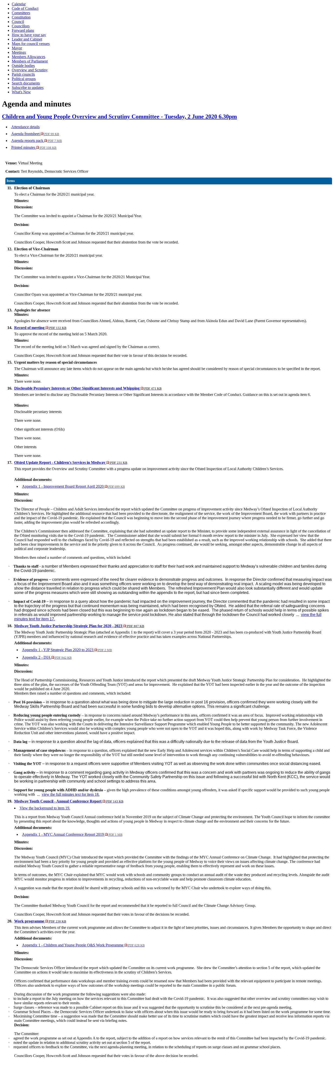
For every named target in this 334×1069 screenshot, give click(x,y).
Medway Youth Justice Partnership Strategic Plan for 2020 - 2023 (79, 626)
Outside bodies (23, 66)
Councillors (21, 26)
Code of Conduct (25, 8)
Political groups (24, 79)
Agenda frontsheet (35, 134)
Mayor (17, 48)
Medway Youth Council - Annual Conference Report (68, 801)
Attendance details (25, 127)
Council (18, 22)
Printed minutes (33, 147)
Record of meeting (40, 328)
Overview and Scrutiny (30, 70)
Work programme (40, 921)
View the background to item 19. (45, 808)
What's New (21, 92)
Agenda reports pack (36, 140)
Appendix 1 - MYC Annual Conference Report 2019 (72, 834)
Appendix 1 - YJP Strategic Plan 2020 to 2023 (67, 650)
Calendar (19, 4)
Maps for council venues (31, 44)
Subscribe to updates (28, 87)
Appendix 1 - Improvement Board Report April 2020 (73, 486)
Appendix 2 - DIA (47, 657)
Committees (21, 13)
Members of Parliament (30, 61)
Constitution (21, 17)
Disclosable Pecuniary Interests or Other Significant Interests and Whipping (88, 388)
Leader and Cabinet (27, 39)
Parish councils (23, 74)
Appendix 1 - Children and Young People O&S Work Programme (83, 945)
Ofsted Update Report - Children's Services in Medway (70, 462)
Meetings (19, 52)
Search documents (26, 83)
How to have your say (29, 35)
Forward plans (23, 30)
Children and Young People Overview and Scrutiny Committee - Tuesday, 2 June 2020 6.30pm (119, 116)
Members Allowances (28, 57)
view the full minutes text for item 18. (71, 794)
